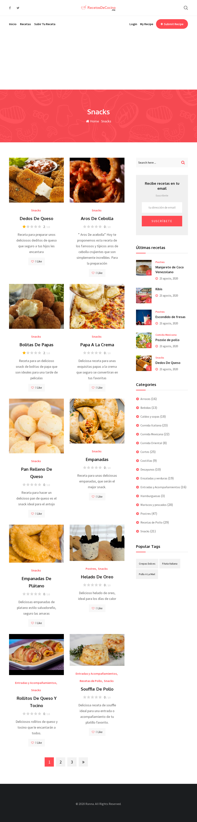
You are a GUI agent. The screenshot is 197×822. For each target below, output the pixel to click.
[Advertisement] (98, 61)
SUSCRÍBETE (162, 221)
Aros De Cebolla (97, 218)
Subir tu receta (44, 24)
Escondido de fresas (170, 317)
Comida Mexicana (166, 334)
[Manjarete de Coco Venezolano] (144, 267)
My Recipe (146, 24)
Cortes (144, 452)
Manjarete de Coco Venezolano (169, 269)
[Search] (186, 8)
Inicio (13, 24)
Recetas (25, 24)
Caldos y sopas (149, 416)
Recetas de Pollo (91, 681)
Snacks (36, 210)
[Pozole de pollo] (144, 340)
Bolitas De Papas (36, 344)
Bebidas (145, 408)
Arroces (145, 399)
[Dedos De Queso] (144, 363)
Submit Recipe (173, 24)
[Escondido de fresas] (144, 317)
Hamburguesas (150, 496)
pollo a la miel (147, 574)
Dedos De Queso (36, 218)
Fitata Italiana (169, 563)
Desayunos (147, 469)
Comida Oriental (151, 443)
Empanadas (97, 459)
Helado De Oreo (97, 576)
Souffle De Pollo (97, 689)
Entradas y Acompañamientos (35, 683)
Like (39, 261)
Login (133, 24)
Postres (91, 569)
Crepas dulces (147, 563)
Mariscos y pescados (153, 505)
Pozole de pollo (167, 340)
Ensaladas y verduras (153, 478)
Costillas (146, 461)
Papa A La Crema (97, 344)
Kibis (158, 289)
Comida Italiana (150, 425)
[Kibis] (144, 295)
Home (94, 121)
